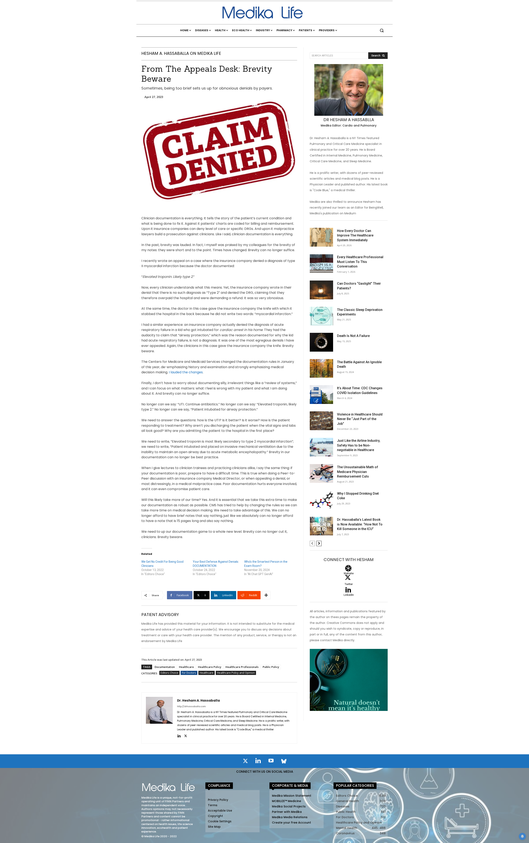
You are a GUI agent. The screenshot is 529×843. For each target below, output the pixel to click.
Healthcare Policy (209, 667)
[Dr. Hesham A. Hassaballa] (159, 718)
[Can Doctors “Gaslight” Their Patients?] (321, 290)
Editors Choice (169, 673)
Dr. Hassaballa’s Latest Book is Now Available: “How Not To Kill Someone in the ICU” (359, 524)
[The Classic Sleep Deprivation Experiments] (321, 316)
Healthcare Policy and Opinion (236, 673)
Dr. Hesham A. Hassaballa (198, 700)
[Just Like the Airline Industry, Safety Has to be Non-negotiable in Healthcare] (321, 447)
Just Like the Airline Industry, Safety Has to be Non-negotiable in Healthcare (358, 445)
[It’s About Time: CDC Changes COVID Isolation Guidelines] (321, 394)
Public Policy (271, 667)
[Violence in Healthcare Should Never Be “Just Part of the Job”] (321, 420)
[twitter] (185, 736)
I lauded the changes (186, 372)
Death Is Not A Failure (353, 336)
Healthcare (186, 667)
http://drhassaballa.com (191, 706)
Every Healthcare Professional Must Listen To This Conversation (360, 261)
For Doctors (189, 673)
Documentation (165, 667)
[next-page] (319, 543)
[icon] (245, 761)
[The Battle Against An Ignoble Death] (321, 368)
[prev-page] (312, 543)
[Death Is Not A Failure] (321, 342)
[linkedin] (179, 736)
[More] (266, 595)
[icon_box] (349, 596)
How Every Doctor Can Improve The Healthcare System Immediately (355, 235)
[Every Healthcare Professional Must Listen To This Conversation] (321, 263)
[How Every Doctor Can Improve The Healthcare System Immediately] (321, 237)
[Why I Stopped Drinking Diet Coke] (321, 500)
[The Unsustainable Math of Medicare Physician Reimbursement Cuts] (321, 473)
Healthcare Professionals (242, 667)
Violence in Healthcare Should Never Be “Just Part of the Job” (359, 419)
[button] (382, 30)
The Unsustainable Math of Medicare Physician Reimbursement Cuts (357, 471)
